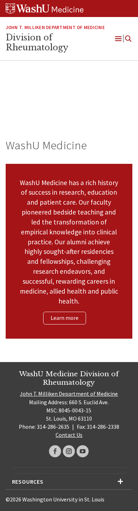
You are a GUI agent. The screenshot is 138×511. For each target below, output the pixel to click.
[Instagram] (69, 451)
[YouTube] (82, 451)
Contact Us (69, 434)
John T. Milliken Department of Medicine (55, 27)
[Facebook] (55, 451)
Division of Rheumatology (37, 42)
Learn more (65, 317)
